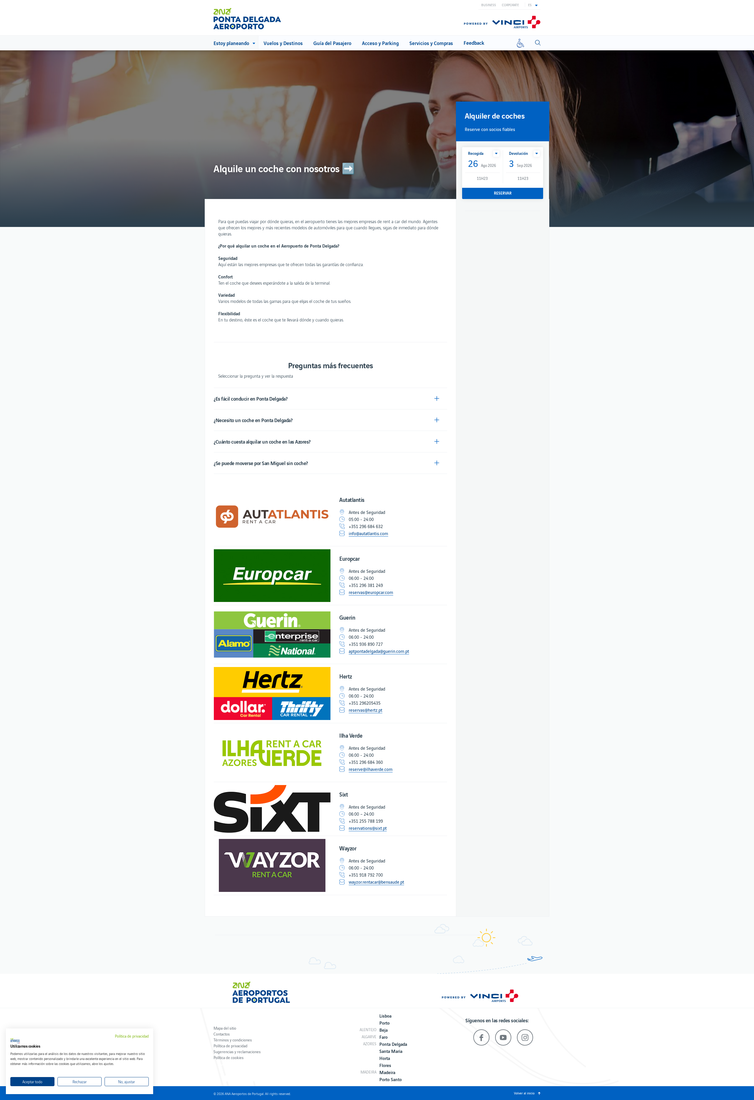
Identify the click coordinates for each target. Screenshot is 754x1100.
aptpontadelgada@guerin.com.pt (379, 651)
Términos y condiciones (233, 1040)
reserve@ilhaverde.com (371, 769)
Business (488, 4)
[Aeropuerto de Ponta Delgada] (247, 18)
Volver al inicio (524, 1093)
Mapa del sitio (225, 1028)
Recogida (476, 153)
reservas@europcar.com (371, 592)
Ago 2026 (482, 164)
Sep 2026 (520, 164)
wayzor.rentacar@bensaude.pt (376, 882)
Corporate (510, 4)
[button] (533, 4)
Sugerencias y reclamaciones (237, 1051)
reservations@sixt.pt (368, 828)
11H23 (482, 178)
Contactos (222, 1034)
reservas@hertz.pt (365, 710)
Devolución (518, 153)
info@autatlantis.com (368, 533)
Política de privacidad (230, 1045)
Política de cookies (229, 1057)
